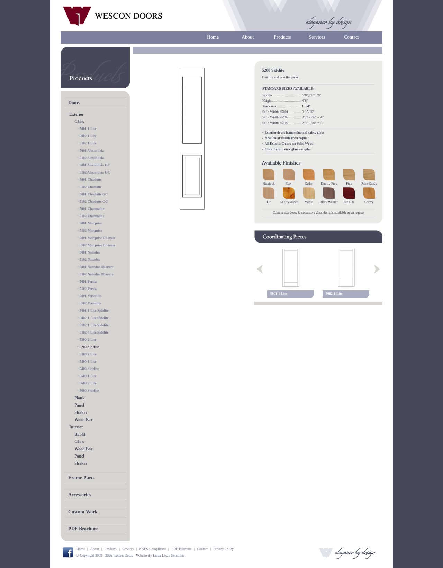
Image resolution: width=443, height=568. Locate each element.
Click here (272, 149)
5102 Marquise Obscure (97, 245)
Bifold (79, 434)
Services (317, 37)
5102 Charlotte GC (94, 201)
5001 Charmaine (92, 209)
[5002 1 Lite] (346, 268)
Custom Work (83, 511)
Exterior (76, 114)
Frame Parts (81, 477)
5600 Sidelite (89, 390)
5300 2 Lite (88, 354)
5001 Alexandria (92, 150)
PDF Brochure (83, 528)
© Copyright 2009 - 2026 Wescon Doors (104, 555)
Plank (79, 398)
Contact (351, 37)
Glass (79, 121)
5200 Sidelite (89, 347)
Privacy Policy (223, 549)
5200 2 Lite (88, 339)
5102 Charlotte (90, 187)
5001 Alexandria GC (95, 165)
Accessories (79, 494)
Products (282, 37)
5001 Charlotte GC (94, 194)
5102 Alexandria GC (95, 172)
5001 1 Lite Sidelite (94, 310)
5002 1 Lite (88, 136)
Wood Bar (83, 419)
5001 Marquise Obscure (97, 238)
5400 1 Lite (88, 361)
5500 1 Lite (88, 376)
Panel (79, 405)
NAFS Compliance (152, 549)
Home (213, 37)
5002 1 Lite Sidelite (94, 318)
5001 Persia (88, 281)
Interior (76, 427)
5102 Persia (88, 289)
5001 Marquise (91, 223)
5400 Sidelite (89, 369)
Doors (74, 102)
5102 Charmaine (92, 216)
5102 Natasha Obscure (96, 274)
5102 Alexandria (92, 158)
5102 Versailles (90, 303)
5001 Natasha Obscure (96, 267)
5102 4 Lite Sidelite (94, 332)
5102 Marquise (91, 230)
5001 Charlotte (90, 179)
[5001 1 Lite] (290, 268)
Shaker (80, 412)
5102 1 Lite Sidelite (94, 325)
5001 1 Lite (88, 129)
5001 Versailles (90, 296)
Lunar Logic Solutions (168, 555)
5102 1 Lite (88, 143)
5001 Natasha (90, 252)
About (248, 37)
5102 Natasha (90, 259)
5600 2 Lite (88, 383)
